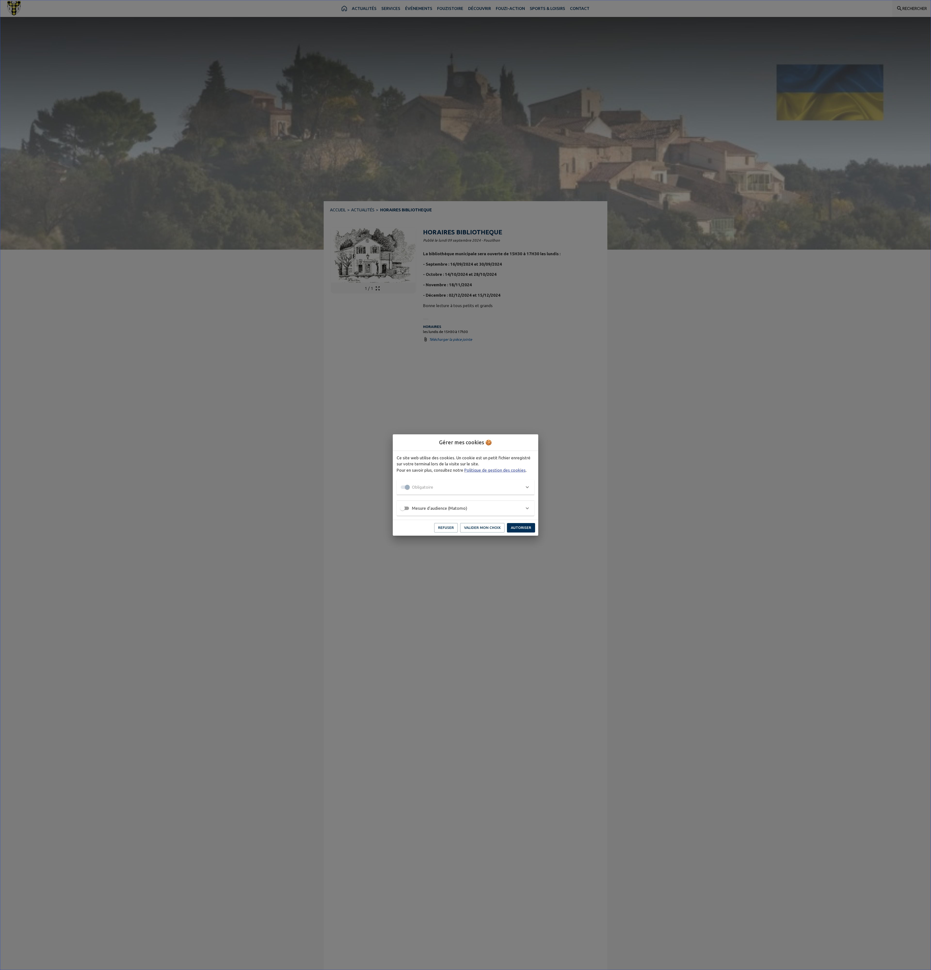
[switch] (402, 508)
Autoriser (521, 527)
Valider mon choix (482, 527)
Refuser (446, 527)
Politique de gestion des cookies (495, 470)
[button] (465, 487)
